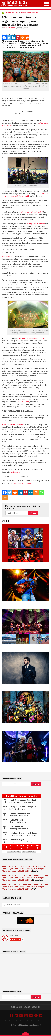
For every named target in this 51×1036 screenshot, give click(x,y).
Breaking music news (12, 12)
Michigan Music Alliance (35, 224)
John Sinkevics (9, 28)
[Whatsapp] (41, 492)
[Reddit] (27, 37)
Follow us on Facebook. (23, 484)
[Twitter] (9, 37)
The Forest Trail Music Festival (13, 425)
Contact (27, 1007)
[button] (46, 3)
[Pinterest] (18, 37)
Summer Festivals (32, 12)
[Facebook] (4, 37)
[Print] (22, 37)
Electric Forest (7, 256)
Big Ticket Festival (22, 402)
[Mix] (36, 492)
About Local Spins (16, 1007)
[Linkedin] (13, 37)
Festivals (23, 12)
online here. (15, 472)
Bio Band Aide (36, 1007)
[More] (5, 497)
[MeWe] (30, 492)
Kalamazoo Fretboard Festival (32, 212)
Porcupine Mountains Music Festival (31, 338)
